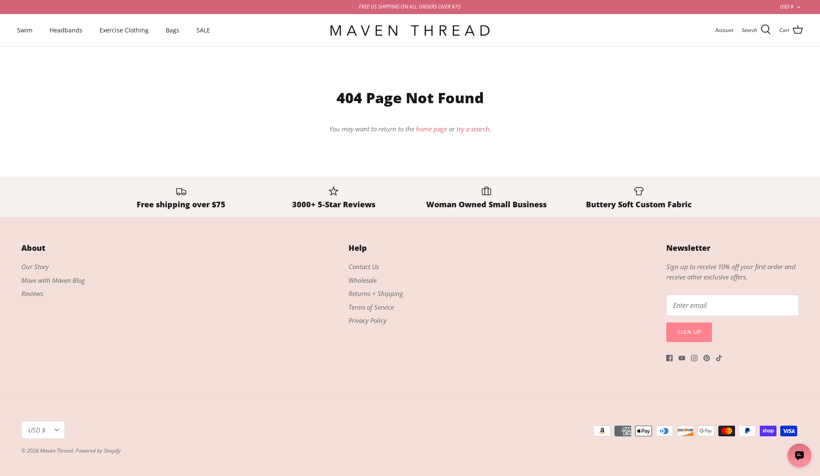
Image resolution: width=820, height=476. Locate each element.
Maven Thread (56, 450)
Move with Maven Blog (53, 280)
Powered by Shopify (98, 450)
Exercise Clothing (124, 30)
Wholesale (362, 280)
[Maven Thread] (410, 30)
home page (431, 129)
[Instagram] (694, 358)
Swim (24, 30)
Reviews (32, 293)
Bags (172, 30)
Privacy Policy (367, 320)
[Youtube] (682, 358)
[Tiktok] (719, 358)
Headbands (66, 30)
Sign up (689, 332)
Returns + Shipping (375, 293)
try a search (473, 129)
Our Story (35, 266)
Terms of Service (371, 307)
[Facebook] (669, 358)
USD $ (787, 6)
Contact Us (363, 266)
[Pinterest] (706, 358)
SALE (203, 30)
